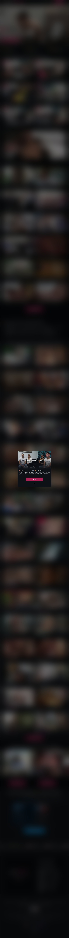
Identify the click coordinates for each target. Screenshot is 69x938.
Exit (34, 483)
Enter (34, 479)
